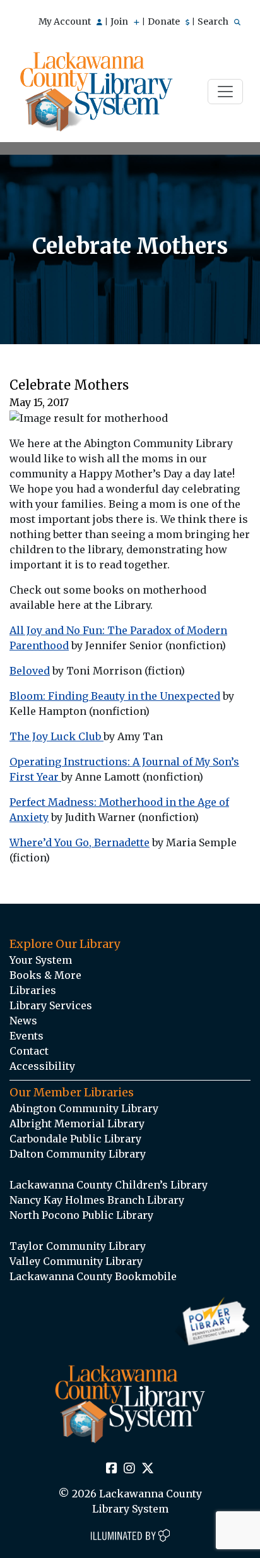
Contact (29, 1051)
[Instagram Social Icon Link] (129, 1469)
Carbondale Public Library (75, 1138)
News (23, 1020)
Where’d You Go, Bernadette (79, 842)
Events (26, 1035)
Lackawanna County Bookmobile (93, 1276)
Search (214, 21)
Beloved (29, 670)
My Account (65, 21)
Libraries (32, 990)
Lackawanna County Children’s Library (108, 1184)
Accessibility (42, 1066)
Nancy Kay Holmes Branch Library (96, 1200)
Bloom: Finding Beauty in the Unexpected (114, 696)
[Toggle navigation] (225, 91)
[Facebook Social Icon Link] (111, 1469)
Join (120, 21)
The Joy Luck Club (56, 736)
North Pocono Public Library (81, 1215)
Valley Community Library (76, 1261)
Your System (40, 960)
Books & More (45, 975)
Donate (165, 21)
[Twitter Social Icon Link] (147, 1469)
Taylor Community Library (77, 1246)
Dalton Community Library (77, 1154)
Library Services (50, 1005)
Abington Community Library (83, 1108)
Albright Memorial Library (77, 1123)
